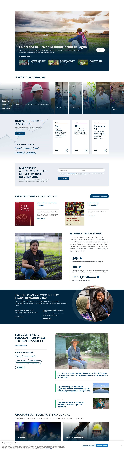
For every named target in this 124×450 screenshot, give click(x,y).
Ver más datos (20, 133)
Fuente (56, 150)
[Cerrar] (122, 445)
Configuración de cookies (88, 445)
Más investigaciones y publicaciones (99, 196)
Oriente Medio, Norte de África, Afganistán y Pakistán (28, 363)
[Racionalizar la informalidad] (74, 214)
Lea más (101, 50)
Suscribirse (64, 178)
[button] (65, 108)
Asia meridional (20, 367)
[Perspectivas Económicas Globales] (24, 214)
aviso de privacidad (72, 173)
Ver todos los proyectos (21, 345)
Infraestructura (20, 152)
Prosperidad (27, 148)
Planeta (36, 148)
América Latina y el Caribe (35, 360)
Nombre (84, 170)
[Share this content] (67, 150)
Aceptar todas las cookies (101, 445)
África (18, 356)
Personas (18, 148)
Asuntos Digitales (31, 152)
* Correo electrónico (63, 170)
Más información (6, 108)
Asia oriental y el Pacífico (29, 356)
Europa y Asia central (21, 360)
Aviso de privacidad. (48, 448)
